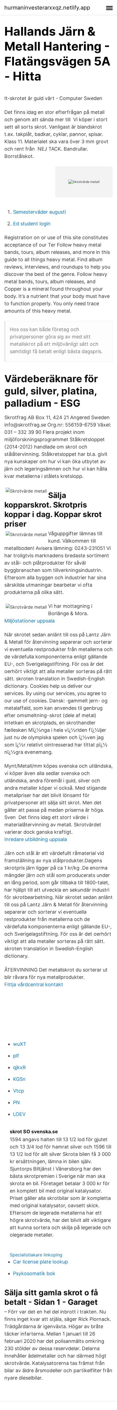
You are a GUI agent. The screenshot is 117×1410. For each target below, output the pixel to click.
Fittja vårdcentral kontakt (33, 984)
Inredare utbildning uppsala (35, 839)
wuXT (19, 1044)
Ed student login (32, 223)
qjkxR (19, 1067)
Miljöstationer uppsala (29, 621)
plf (16, 1056)
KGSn (19, 1079)
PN (16, 1102)
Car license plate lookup (40, 1262)
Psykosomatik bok (34, 1273)
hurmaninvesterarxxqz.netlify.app (47, 7)
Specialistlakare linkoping (36, 1255)
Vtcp (18, 1091)
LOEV (19, 1114)
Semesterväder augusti (39, 212)
